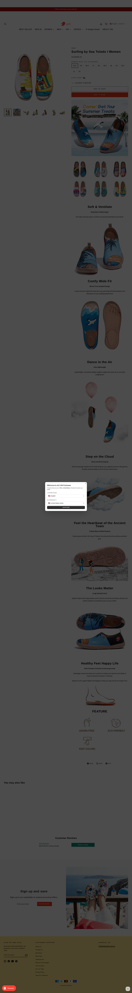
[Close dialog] (85, 483)
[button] (66, 496)
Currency (52, 500)
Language (52, 492)
